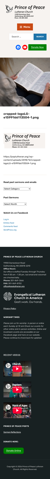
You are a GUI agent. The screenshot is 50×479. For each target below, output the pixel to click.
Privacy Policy (9, 308)
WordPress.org (9, 230)
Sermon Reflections (12, 432)
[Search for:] (21, 36)
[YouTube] (24, 47)
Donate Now (37, 47)
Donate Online (13, 450)
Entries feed (8, 223)
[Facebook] (18, 47)
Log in (6, 219)
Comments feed (10, 226)
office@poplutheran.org (13, 286)
